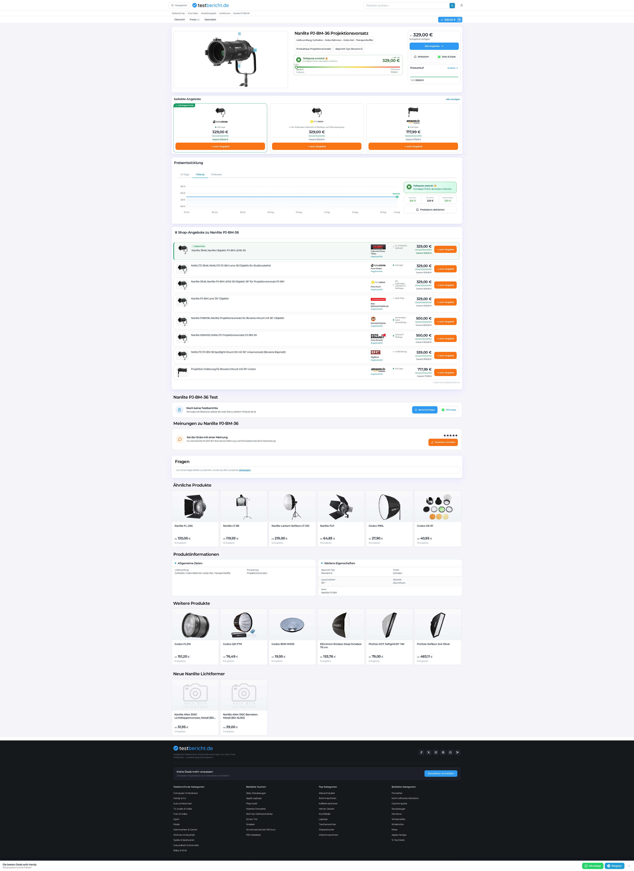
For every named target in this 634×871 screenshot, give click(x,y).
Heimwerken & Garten (185, 829)
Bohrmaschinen (327, 798)
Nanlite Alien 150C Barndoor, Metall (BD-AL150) (240, 716)
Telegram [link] (616, 865)
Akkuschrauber (327, 793)
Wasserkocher (326, 829)
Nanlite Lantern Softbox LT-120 (290, 525)
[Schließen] (629, 866)
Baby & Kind (180, 850)
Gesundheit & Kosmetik (186, 845)
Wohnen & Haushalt (184, 834)
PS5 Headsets (253, 834)
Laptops (323, 819)
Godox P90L (376, 525)
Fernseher (397, 793)
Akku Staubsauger (256, 793)
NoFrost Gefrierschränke (259, 813)
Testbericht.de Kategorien (189, 786)
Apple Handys (399, 834)
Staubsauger (398, 808)
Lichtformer (224, 13)
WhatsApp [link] (595, 865)
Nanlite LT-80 (231, 525)
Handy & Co (179, 798)
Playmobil (251, 803)
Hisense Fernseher (256, 808)
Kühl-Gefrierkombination (405, 798)
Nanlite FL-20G (184, 525)
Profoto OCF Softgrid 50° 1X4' (387, 644)
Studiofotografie (208, 13)
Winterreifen (398, 819)
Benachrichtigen (427, 409)
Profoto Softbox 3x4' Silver (433, 644)
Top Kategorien (328, 786)
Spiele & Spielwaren (183, 839)
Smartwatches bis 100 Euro (261, 829)
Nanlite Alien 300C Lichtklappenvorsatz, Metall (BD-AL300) (195, 718)
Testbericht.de (178, 13)
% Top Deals (398, 839)
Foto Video (193, 13)
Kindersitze (398, 824)
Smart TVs (251, 819)
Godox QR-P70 (232, 644)
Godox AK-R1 (425, 525)
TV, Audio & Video (182, 808)
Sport (176, 819)
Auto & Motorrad (182, 803)
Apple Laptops (254, 798)
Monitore (397, 813)
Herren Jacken (326, 808)
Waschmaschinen (328, 834)
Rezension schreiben (445, 442)
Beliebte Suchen (256, 786)
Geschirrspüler (399, 803)
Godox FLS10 (183, 644)
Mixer (395, 829)
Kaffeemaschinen (328, 803)
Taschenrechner (327, 824)
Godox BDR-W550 (283, 644)
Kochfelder (325, 813)
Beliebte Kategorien (404, 786)
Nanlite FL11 (327, 525)
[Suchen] (452, 5)
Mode (176, 824)
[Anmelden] (461, 5)
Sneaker (250, 824)
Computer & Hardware (185, 793)
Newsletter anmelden (441, 773)
